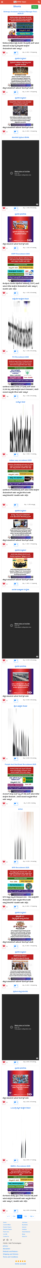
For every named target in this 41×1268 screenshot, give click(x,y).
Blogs (23, 1234)
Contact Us (6, 1236)
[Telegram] (11, 1240)
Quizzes (24, 1227)
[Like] (4, 53)
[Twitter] (4, 1240)
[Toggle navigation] (2, 2)
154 (14, 1217)
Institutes (24, 1229)
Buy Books (25, 1225)
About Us (24, 1236)
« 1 (8, 1217)
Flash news (6, 1232)
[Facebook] (7, 1240)
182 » (32, 1217)
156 (25, 1217)
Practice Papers (7, 1227)
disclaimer (6, 1249)
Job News (24, 1222)
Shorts (4, 1222)
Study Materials (26, 1232)
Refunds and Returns (10, 1252)
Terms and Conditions (10, 1257)
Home (35, 7)
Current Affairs (7, 1225)
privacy (5, 1246)
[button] (3, 229)
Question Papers (7, 1229)
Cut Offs (5, 1234)
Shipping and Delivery (10, 1254)
